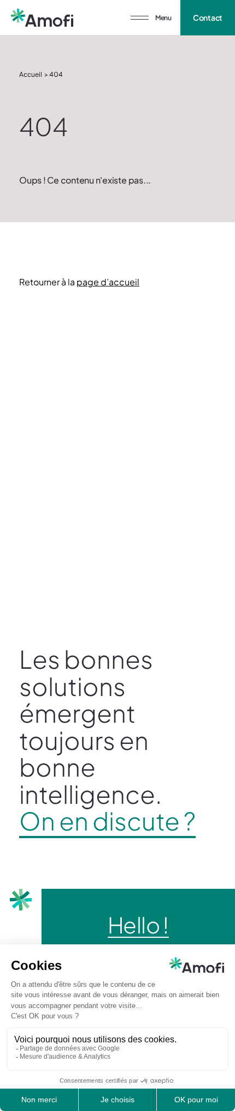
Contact (208, 17)
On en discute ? (107, 820)
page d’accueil (108, 282)
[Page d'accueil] (42, 18)
